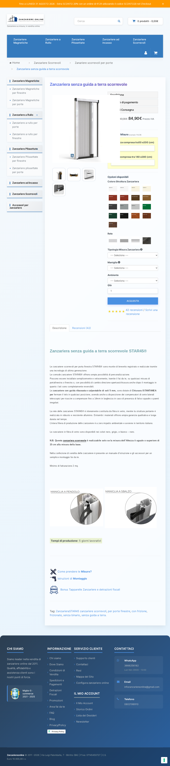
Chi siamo (55, 658)
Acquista (133, 300)
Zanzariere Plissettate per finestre (25, 158)
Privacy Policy (57, 731)
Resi (78, 670)
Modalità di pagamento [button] (124, 102)
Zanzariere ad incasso (110, 41)
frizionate (56, 615)
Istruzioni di (72, 578)
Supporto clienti (85, 658)
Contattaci (82, 664)
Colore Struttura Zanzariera (123, 181)
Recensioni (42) (81, 328)
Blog (52, 719)
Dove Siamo (56, 664)
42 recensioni (134, 310)
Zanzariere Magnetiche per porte (25, 102)
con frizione (139, 611)
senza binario (71, 615)
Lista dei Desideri (86, 715)
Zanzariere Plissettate (78, 41)
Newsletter (82, 721)
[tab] (24, 81)
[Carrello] (155, 53)
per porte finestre (119, 611)
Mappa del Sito (85, 676)
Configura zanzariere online (92, 682)
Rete (110, 233)
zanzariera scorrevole (74, 440)
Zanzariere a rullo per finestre (25, 136)
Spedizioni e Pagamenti (56, 682)
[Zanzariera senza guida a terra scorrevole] (86, 129)
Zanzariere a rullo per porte (25, 124)
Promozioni (56, 700)
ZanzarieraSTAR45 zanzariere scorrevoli (81, 611)
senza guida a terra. (94, 615)
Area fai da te (57, 706)
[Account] (145, 53)
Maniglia (113, 262)
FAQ (51, 712)
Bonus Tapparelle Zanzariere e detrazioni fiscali (90, 589)
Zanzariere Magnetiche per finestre (25, 90)
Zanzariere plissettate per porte (25, 170)
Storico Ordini (84, 709)
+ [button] (37, 81)
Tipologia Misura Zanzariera (124, 249)
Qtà (110, 285)
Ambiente (113, 275)
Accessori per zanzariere (19, 206)
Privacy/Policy (57, 725)
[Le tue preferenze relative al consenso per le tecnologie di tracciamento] (164, 760)
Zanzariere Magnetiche (20, 41)
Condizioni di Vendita (57, 672)
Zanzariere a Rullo (53, 41)
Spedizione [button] (117, 94)
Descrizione (59, 328)
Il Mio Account (84, 703)
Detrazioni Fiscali (55, 692)
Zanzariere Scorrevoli (139, 41)
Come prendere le (75, 571)
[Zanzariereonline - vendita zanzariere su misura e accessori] (38, 19)
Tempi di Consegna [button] (122, 109)
